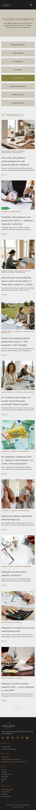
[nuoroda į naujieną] (18, 134)
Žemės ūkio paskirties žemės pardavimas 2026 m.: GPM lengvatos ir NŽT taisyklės (15, 341)
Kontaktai (3, 779)
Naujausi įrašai (18, 103)
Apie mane (4, 769)
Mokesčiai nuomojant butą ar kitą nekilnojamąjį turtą (17, 629)
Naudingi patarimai (18, 86)
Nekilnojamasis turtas (8, 151)
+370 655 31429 (5, 746)
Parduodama (4, 776)
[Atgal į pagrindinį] (6, 4)
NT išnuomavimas (6, 796)
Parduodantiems (18, 45)
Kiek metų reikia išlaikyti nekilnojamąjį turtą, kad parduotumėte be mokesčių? (15, 161)
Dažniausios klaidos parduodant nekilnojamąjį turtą (16, 518)
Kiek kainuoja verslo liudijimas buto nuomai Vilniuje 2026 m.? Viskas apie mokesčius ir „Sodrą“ (17, 281)
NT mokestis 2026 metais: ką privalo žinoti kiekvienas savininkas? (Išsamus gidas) (15, 400)
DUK (2, 781)
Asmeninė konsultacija (7, 789)
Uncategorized (17, 152)
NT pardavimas (5, 791)
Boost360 (21, 807)
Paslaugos (4, 772)
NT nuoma (18, 69)
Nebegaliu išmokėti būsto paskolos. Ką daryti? (13, 573)
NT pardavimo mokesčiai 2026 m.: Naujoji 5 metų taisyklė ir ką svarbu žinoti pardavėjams (17, 460)
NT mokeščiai (18, 78)
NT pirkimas (4, 794)
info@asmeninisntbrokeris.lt (8, 749)
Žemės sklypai (18, 94)
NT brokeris (18, 61)
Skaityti (4, 174)
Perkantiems (18, 53)
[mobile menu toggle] (32, 4)
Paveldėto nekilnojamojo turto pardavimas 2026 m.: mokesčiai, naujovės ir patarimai (17, 220)
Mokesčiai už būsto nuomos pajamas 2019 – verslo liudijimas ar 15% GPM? (17, 687)
